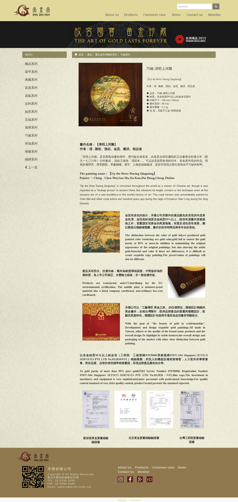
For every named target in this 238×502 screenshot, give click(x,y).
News (182, 467)
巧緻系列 (31, 135)
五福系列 (31, 119)
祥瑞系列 (31, 143)
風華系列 (31, 127)
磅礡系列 (31, 159)
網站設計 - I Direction (129, 500)
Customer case (163, 467)
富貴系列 (31, 87)
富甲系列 (31, 72)
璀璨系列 (31, 151)
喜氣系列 (31, 96)
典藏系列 (31, 79)
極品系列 (31, 64)
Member (143, 472)
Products (141, 467)
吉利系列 (31, 103)
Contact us (126, 472)
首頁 (80, 54)
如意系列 (31, 111)
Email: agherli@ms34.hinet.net (69, 486)
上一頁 (32, 167)
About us (124, 467)
